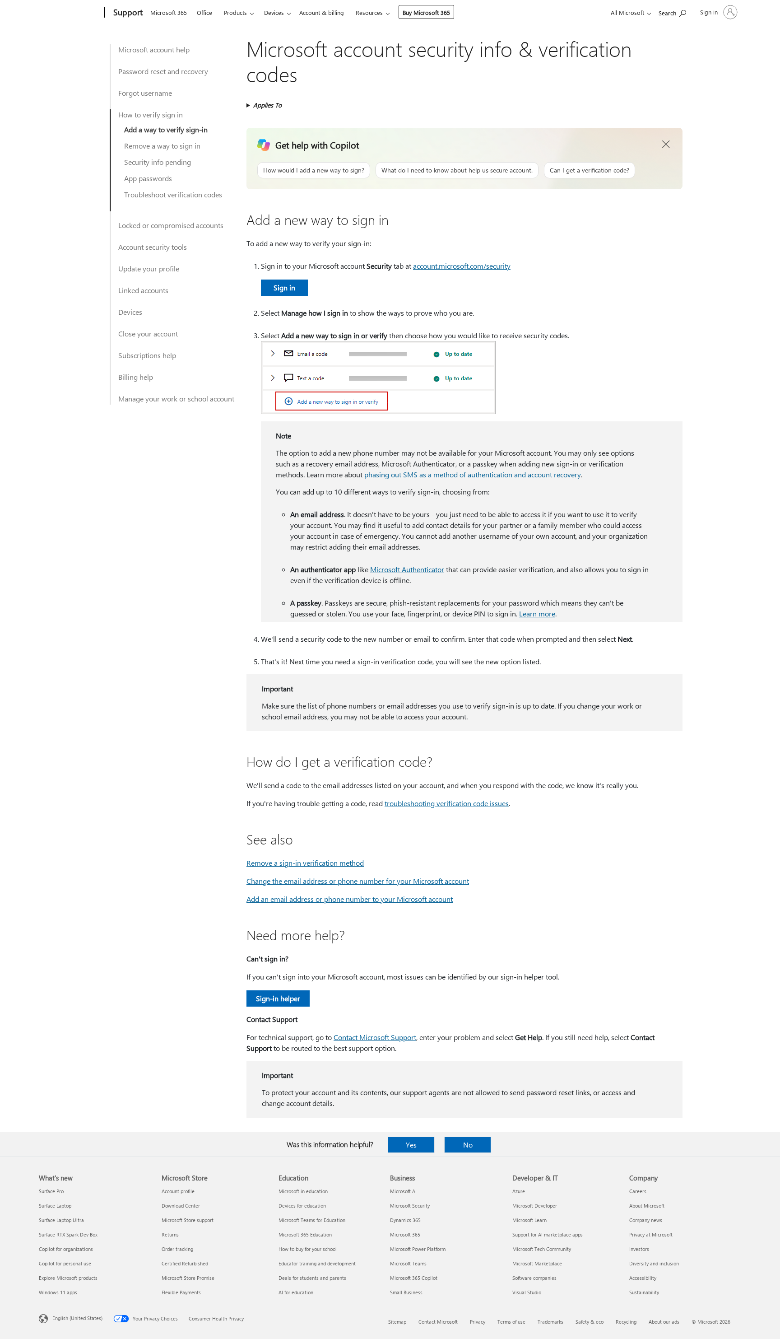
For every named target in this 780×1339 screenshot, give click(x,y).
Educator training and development (317, 1263)
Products (235, 12)
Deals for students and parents (312, 1277)
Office (204, 12)
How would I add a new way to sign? (313, 170)
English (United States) (77, 1318)
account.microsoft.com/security (462, 266)
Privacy (477, 1321)
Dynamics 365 (405, 1220)
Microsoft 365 (168, 12)
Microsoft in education (303, 1191)
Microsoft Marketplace (537, 1263)
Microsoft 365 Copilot (413, 1277)
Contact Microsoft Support (375, 1037)
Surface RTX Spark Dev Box (68, 1234)
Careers (637, 1191)
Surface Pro (51, 1191)
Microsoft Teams (408, 1263)
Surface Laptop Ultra (61, 1220)
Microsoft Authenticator (407, 569)
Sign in (284, 287)
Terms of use (511, 1321)
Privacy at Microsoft (651, 1234)
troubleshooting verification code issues (447, 803)
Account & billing (321, 12)
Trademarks (550, 1321)
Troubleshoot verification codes (173, 194)
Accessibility (642, 1277)
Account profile (178, 1191)
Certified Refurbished (185, 1263)
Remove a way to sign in (162, 145)
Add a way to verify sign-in (166, 129)
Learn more (537, 613)
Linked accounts (143, 290)
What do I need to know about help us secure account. (457, 170)
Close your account (148, 333)
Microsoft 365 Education (305, 1234)
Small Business (406, 1292)
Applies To (267, 105)
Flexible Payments (181, 1292)
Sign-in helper (278, 998)
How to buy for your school (308, 1249)
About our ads (664, 1321)
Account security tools (152, 247)
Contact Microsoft (438, 1321)
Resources (369, 12)
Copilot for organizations (66, 1249)
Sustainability (644, 1292)
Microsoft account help (154, 49)
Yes (411, 1144)
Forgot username (145, 93)
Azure (518, 1191)
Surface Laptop (55, 1205)
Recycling (626, 1321)
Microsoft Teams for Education (312, 1220)
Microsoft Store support (188, 1220)
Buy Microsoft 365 (426, 12)
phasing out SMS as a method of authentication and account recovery (472, 474)
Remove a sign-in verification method (305, 863)
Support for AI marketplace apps (547, 1234)
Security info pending (157, 162)
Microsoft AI (403, 1191)
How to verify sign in (150, 114)
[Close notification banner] (666, 144)
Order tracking (177, 1249)
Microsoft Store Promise (188, 1277)
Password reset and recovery (163, 71)
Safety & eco (590, 1321)
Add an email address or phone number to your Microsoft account (349, 899)
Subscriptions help (147, 355)
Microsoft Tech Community (541, 1249)
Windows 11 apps (58, 1292)
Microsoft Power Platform (418, 1249)
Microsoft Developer (534, 1205)
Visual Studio (526, 1292)
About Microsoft (646, 1205)
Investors (639, 1249)
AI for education (296, 1292)
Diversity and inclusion (654, 1263)
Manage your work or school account (176, 398)
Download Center (181, 1205)
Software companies (534, 1277)
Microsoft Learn (529, 1220)
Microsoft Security (410, 1205)
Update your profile (148, 268)
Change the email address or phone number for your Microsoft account (357, 881)
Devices (274, 12)
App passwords (148, 178)
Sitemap (397, 1321)
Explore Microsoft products (68, 1277)
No (468, 1144)
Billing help (135, 377)
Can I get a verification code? (589, 170)
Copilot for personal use (65, 1263)
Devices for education (302, 1205)
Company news (645, 1220)
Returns (170, 1234)
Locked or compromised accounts (170, 225)
